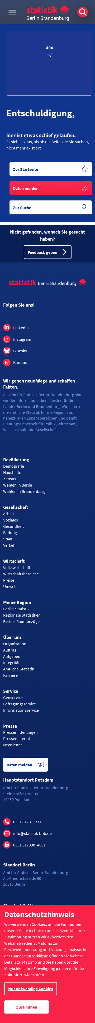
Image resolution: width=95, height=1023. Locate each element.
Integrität (11, 662)
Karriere (10, 675)
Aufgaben (11, 656)
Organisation (14, 643)
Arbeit (8, 513)
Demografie (13, 466)
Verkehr (10, 545)
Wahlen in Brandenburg (24, 491)
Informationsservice (21, 710)
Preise (8, 580)
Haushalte (12, 472)
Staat (7, 538)
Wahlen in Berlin (17, 485)
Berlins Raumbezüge (21, 621)
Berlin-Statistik (16, 608)
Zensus (9, 478)
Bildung (10, 532)
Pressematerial (16, 738)
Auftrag (9, 650)
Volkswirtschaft (16, 567)
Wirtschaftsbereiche (21, 573)
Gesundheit (13, 526)
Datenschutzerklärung (31, 955)
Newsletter (12, 744)
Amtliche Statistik (18, 668)
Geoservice (13, 697)
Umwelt (10, 586)
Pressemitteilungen (20, 732)
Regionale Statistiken (22, 615)
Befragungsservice (19, 703)
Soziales (10, 520)
